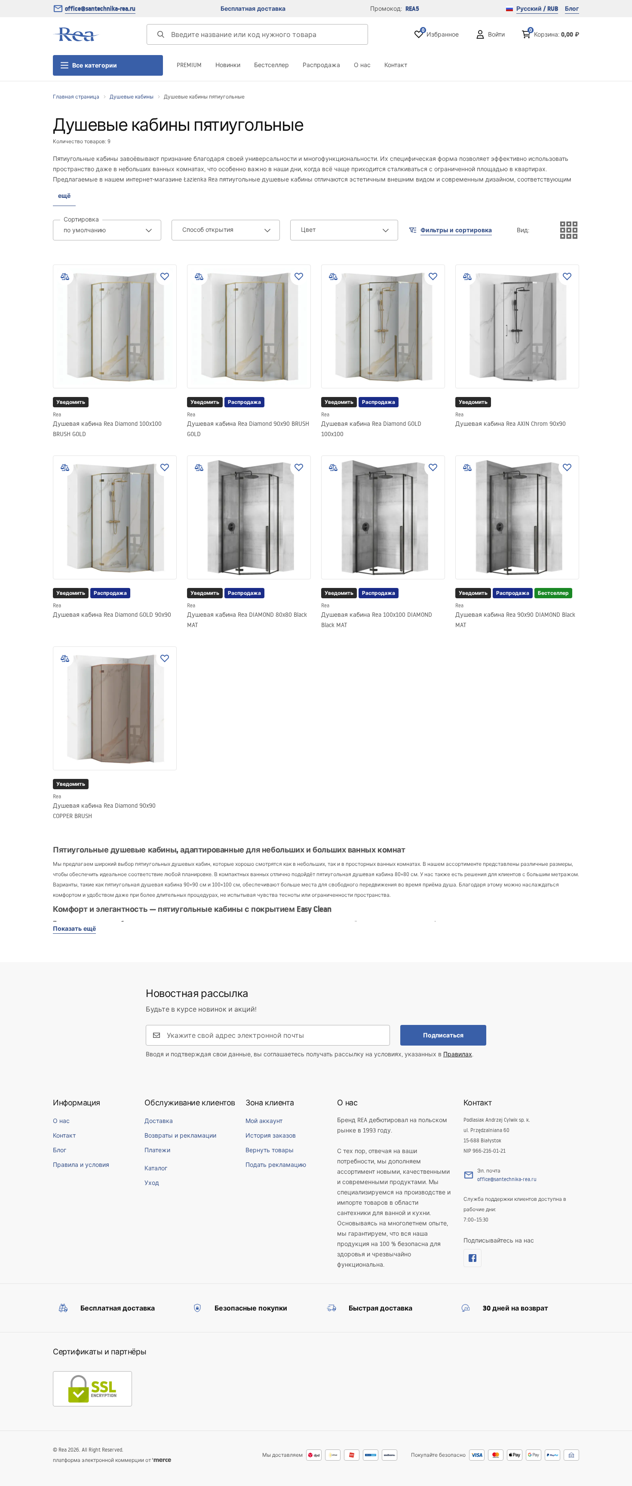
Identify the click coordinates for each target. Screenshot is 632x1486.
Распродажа (321, 65)
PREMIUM (189, 65)
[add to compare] (65, 276)
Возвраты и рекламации (180, 1135)
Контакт (395, 65)
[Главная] (76, 34)
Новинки (227, 65)
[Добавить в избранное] (164, 276)
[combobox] (107, 230)
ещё (64, 195)
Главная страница (76, 96)
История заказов (270, 1135)
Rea (57, 414)
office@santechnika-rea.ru (100, 8)
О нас (362, 65)
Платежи (157, 1150)
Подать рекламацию (275, 1165)
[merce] (161, 1460)
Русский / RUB (537, 8)
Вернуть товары (269, 1150)
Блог (572, 8)
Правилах (457, 1054)
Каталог (155, 1168)
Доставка (158, 1121)
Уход (151, 1183)
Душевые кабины (131, 96)
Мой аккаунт (263, 1121)
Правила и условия (81, 1165)
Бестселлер (271, 65)
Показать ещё (74, 928)
